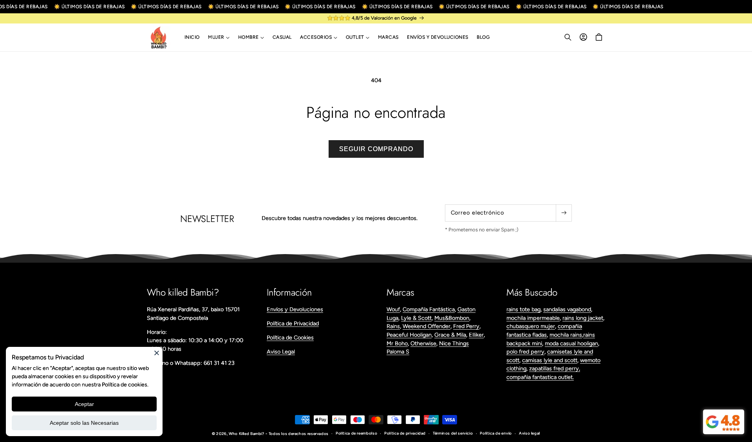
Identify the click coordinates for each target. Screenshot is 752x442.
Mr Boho (397, 343)
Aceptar (84, 404)
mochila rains (566, 334)
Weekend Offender (426, 326)
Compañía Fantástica (429, 309)
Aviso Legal (281, 351)
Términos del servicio (453, 433)
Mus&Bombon (451, 317)
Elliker (476, 334)
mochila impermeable (533, 317)
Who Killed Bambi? (246, 433)
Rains (393, 326)
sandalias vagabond (567, 309)
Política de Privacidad (293, 323)
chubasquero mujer (530, 326)
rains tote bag (523, 309)
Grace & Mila (450, 334)
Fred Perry (466, 326)
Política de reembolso (356, 433)
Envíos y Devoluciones (295, 309)
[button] (219, 37)
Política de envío (496, 433)
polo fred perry (525, 351)
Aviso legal (529, 433)
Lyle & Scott (416, 317)
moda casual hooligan (571, 343)
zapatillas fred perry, (554, 368)
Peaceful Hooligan (409, 334)
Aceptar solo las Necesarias (84, 423)
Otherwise (423, 343)
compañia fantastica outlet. (540, 377)
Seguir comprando (376, 149)
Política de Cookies (290, 337)
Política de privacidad (405, 433)
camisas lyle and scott (549, 360)
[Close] (157, 353)
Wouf (393, 309)
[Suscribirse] (563, 213)
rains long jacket (582, 317)
